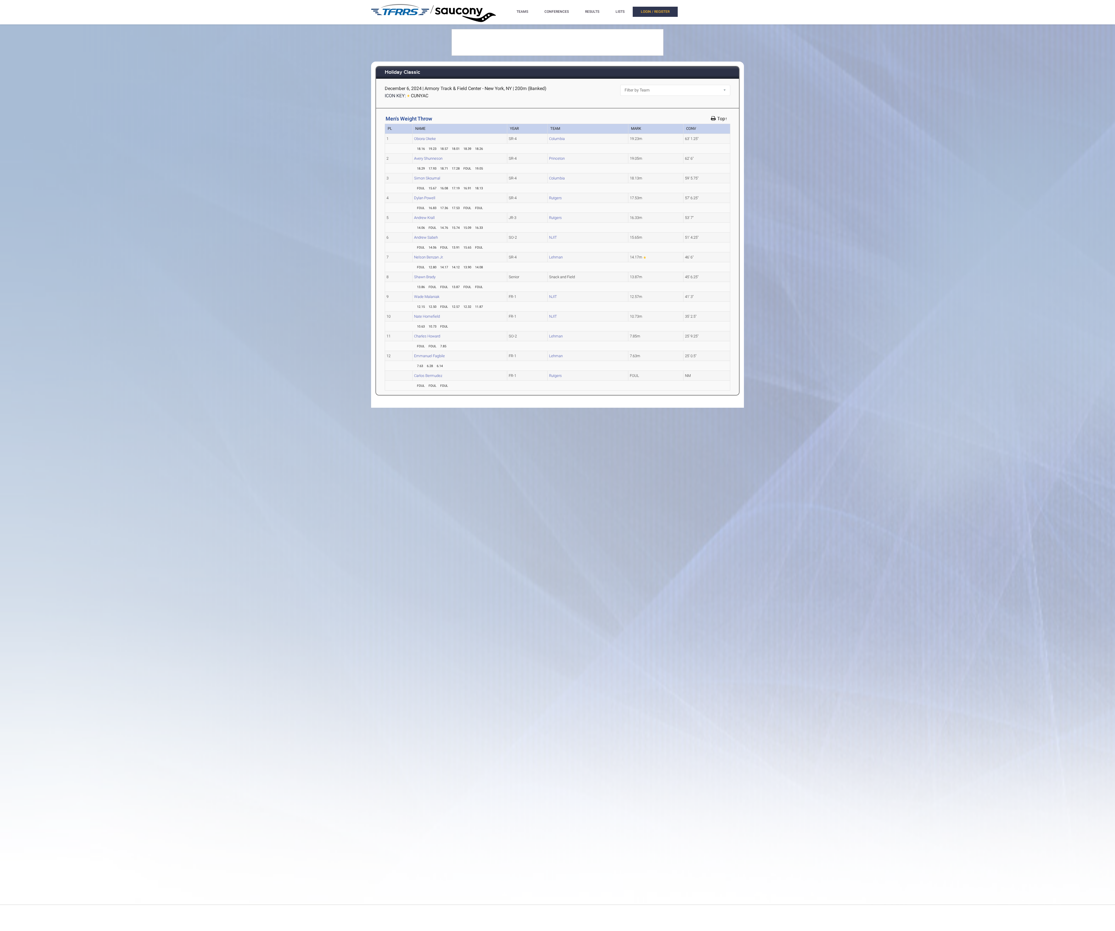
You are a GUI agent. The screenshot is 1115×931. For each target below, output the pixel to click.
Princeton (557, 158)
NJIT (553, 237)
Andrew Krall (424, 217)
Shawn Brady (425, 277)
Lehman (556, 257)
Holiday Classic (402, 72)
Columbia (557, 138)
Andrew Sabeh (426, 237)
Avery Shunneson (428, 158)
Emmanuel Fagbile (429, 356)
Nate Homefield (427, 316)
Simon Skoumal (427, 178)
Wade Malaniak (426, 296)
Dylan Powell (424, 198)
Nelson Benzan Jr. (428, 257)
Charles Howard (427, 336)
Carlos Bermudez (428, 375)
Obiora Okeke (425, 138)
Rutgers (555, 198)
